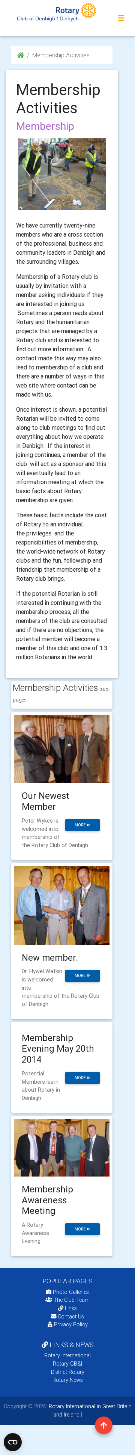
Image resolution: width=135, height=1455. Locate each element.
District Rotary (67, 1372)
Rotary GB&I (67, 1363)
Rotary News (67, 1380)
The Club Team (72, 1300)
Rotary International (67, 1355)
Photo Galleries (70, 1292)
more (81, 825)
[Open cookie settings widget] (13, 1442)
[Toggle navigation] (121, 18)
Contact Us (70, 1316)
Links (71, 1308)
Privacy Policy (71, 1324)
